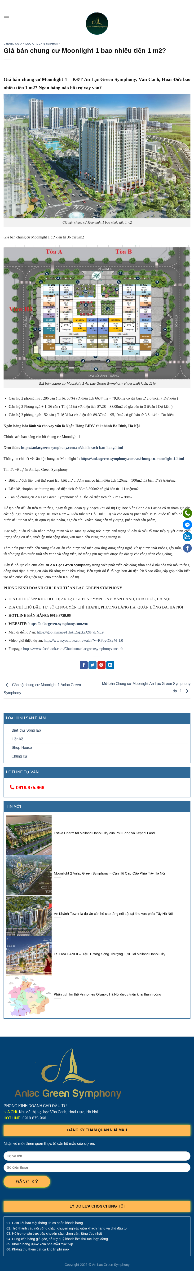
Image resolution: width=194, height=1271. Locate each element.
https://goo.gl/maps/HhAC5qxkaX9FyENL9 (70, 632)
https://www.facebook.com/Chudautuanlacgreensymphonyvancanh (73, 649)
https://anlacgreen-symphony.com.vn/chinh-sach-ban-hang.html (72, 448)
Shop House (22, 748)
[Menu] (6, 17)
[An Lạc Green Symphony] (97, 23)
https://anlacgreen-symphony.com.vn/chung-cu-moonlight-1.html (132, 459)
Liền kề (17, 739)
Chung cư (19, 756)
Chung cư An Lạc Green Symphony (32, 43)
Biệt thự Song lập (26, 730)
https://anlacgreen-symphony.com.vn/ (58, 624)
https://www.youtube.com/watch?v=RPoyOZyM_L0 (83, 640)
